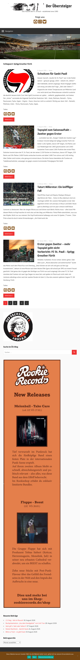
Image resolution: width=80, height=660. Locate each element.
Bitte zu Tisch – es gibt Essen (15, 632)
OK (29, 657)
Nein (34, 657)
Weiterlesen (8, 119)
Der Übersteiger (59, 6)
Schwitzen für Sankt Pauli (52, 73)
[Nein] (78, 656)
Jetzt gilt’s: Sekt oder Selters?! (16, 626)
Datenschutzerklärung (46, 657)
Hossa (50, 70)
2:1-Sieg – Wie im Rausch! (14, 620)
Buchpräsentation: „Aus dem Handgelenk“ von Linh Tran (25, 623)
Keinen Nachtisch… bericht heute (17, 629)
